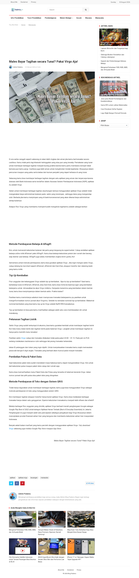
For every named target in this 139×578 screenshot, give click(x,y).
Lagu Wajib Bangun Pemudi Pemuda (113, 113)
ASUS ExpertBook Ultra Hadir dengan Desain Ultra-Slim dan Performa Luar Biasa (51, 559)
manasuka (44, 478)
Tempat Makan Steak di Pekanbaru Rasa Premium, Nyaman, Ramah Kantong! (50, 532)
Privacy (33, 2)
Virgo (23, 338)
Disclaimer (24, 2)
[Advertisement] (52, 44)
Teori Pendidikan (34, 18)
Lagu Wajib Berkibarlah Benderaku (112, 95)
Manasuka (99, 18)
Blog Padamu (72, 573)
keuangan (34, 478)
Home (23, 25)
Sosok (79, 18)
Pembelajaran (50, 18)
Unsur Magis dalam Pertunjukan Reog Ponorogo (112, 43)
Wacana (88, 18)
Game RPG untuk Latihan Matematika (114, 105)
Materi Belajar (66, 18)
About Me (14, 2)
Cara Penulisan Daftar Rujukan (111, 109)
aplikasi (12, 478)
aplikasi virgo (22, 478)
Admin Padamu (18, 67)
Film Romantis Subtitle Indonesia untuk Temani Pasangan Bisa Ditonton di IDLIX (22, 559)
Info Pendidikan (17, 18)
